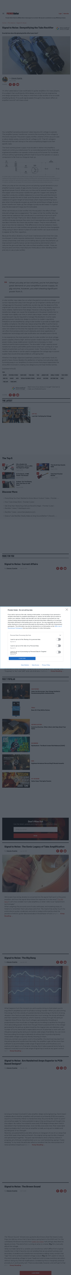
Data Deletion (25, 665)
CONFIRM (22, 658)
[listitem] (35, 635)
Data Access (35, 665)
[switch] (58, 639)
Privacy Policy (46, 665)
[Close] (67, 610)
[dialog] (35, 638)
